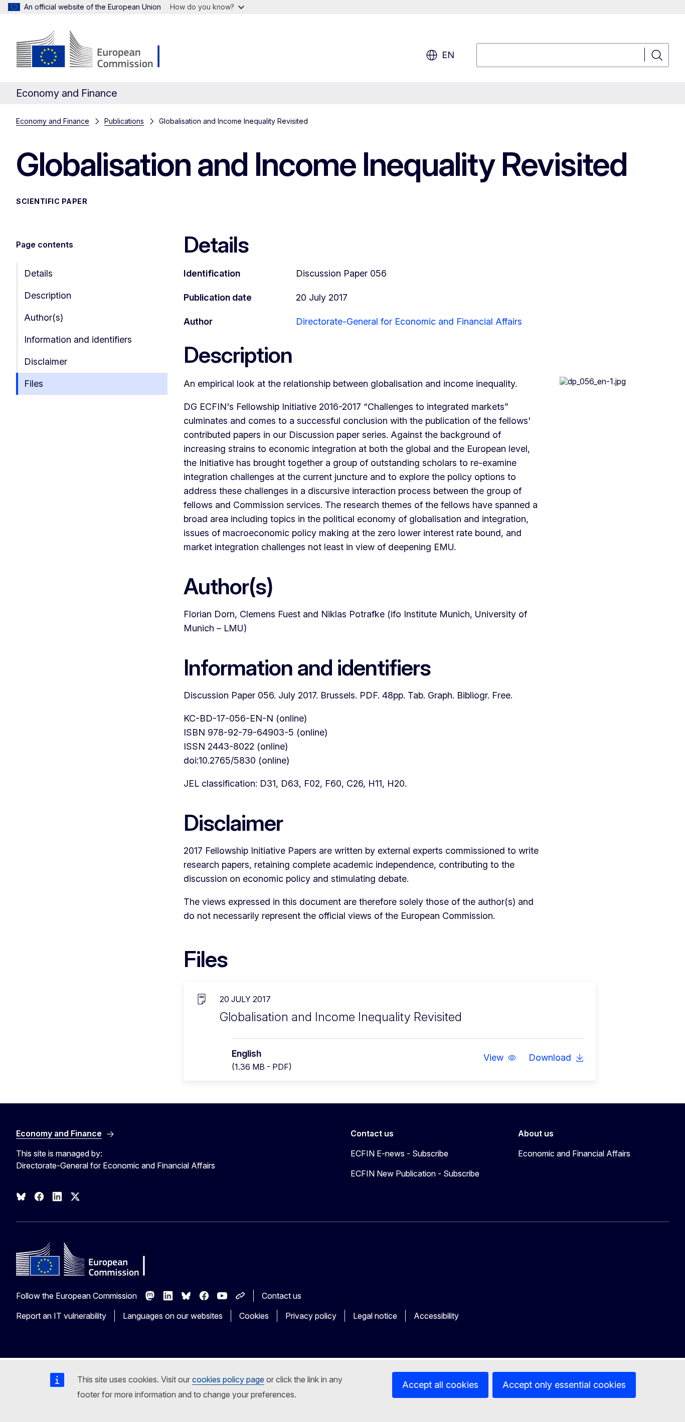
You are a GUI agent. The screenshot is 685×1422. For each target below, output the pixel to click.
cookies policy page (228, 1379)
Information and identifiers (78, 339)
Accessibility (436, 1316)
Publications (124, 121)
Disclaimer (45, 361)
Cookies (254, 1316)
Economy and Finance (52, 121)
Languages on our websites (173, 1316)
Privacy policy (310, 1316)
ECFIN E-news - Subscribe (399, 1153)
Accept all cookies (440, 1384)
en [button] (448, 55)
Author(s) (43, 317)
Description (47, 295)
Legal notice (375, 1316)
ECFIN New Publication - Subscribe (415, 1173)
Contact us (281, 1296)
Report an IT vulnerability (61, 1316)
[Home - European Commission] (97, 50)
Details (38, 273)
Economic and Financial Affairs (574, 1153)
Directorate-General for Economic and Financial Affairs (409, 321)
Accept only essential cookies (564, 1384)
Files (33, 383)
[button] (500, 1058)
